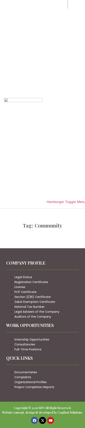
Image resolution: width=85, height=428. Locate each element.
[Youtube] (50, 420)
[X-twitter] (42, 420)
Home (59, 4)
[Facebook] (34, 420)
